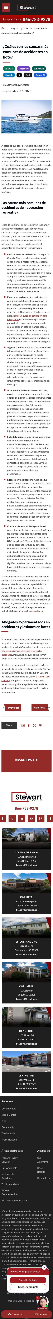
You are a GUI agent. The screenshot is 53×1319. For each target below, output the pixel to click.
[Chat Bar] (26, 1314)
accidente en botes (33, 611)
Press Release (9, 1139)
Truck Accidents (10, 1184)
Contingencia (8, 1108)
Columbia (26, 986)
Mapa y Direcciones (26, 865)
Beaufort (26, 1030)
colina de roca (26, 852)
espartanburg (26, 941)
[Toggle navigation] (6, 7)
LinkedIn (9, 75)
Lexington (26, 1075)
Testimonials (8, 1133)
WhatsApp (39, 68)
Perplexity (23, 68)
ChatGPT (9, 68)
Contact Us (43, 1178)
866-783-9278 (26, 808)
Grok (28, 75)
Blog (12, 28)
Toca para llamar (26, 19)
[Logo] (26, 7)
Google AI (40, 75)
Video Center (8, 1114)
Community (7, 1127)
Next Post (39, 707)
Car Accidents (9, 1167)
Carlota (26, 897)
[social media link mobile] (12, 818)
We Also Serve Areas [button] (13, 1200)
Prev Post (13, 707)
